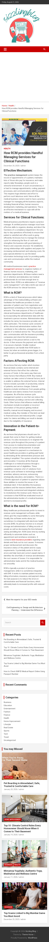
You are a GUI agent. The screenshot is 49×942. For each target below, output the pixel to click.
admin (23, 166)
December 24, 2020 (11, 166)
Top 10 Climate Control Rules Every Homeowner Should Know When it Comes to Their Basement (22, 828)
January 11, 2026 (10, 877)
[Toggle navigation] (5, 49)
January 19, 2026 (10, 835)
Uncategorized (10, 740)
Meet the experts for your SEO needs (21, 599)
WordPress (32, 938)
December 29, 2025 (11, 919)
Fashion (7, 712)
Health (7, 149)
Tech (6, 734)
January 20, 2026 (10, 789)
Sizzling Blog (31, 931)
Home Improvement (12, 721)
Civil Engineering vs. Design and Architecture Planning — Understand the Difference (25, 608)
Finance (7, 715)
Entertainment (9, 708)
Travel (6, 737)
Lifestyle (7, 724)
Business (7, 702)
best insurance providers (22, 540)
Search (42, 622)
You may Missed (13, 748)
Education (8, 705)
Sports (6, 731)
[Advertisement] (24, 77)
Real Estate (8, 727)
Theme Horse (27, 934)
